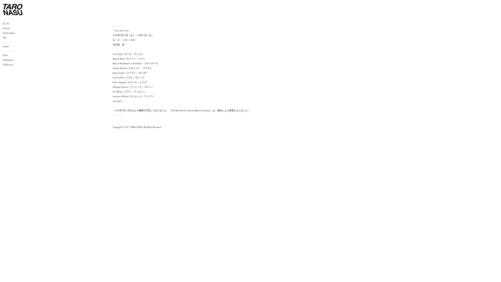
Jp (4, 24)
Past (5, 38)
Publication (8, 65)
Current (6, 28)
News (5, 55)
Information (8, 60)
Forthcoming (8, 33)
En (8, 24)
